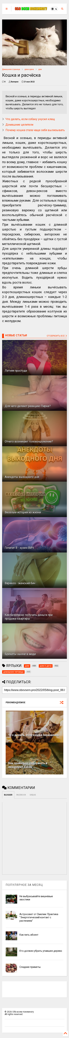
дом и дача (29, 69)
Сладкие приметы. (30, 967)
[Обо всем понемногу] (31, 9)
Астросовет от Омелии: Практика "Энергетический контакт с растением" (38, 917)
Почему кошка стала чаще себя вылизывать (35, 130)
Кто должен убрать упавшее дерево (40, 950)
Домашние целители (19, 124)
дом (40, 69)
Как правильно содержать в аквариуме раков (27, 765)
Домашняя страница (11, 69)
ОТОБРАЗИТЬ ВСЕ (56, 336)
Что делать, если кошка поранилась (33, 735)
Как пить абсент (28, 934)
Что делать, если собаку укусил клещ (30, 119)
